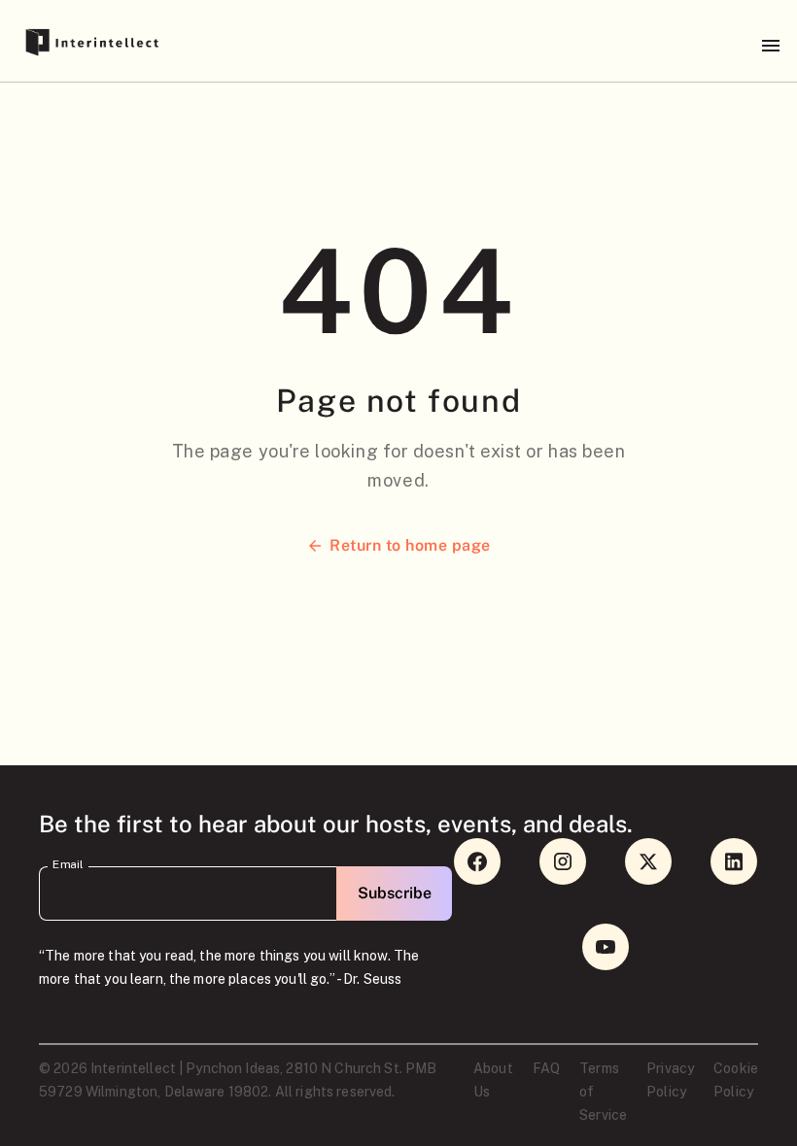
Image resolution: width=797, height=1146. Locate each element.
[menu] (770, 45)
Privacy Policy (670, 1080)
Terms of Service (603, 1092)
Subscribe (395, 893)
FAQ (546, 1068)
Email (68, 864)
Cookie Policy (735, 1080)
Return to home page (409, 545)
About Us (493, 1080)
